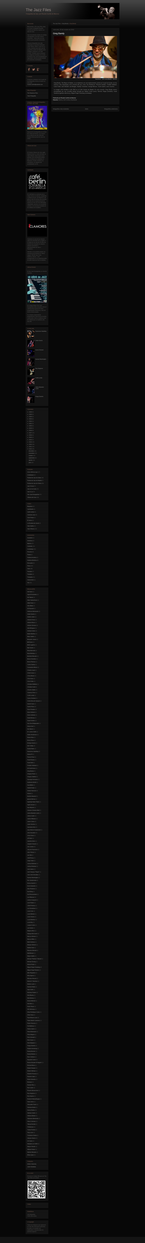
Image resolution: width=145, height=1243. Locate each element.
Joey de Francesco (32, 849)
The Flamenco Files (32, 93)
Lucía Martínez (31, 919)
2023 (30, 419)
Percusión (30, 563)
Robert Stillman (31, 1071)
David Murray (31, 718)
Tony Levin (30, 1132)
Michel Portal (30, 964)
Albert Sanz (30, 603)
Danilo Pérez (30, 706)
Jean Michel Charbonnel (34, 830)
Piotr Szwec (30, 1040)
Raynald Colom (31, 1059)
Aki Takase (30, 597)
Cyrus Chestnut (31, 698)
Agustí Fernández (32, 594)
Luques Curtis (31, 925)
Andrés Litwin (31, 617)
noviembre (32, 453)
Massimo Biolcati (31, 950)
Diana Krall (30, 726)
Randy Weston (31, 1054)
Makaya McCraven (32, 933)
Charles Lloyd (31, 670)
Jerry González (31, 832)
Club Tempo (30, 517)
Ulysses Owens (31, 1138)
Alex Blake (30, 605)
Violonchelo (30, 580)
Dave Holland (31, 712)
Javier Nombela (31, 1166)
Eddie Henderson (32, 734)
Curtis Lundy (38, 378)
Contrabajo (30, 549)
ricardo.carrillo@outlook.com (35, 84)
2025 (30, 414)
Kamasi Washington (40, 359)
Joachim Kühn (31, 841)
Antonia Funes (31, 619)
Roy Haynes (30, 1096)
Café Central (66, 100)
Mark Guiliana (31, 942)
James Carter (31, 816)
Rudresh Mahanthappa (33, 1099)
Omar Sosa (30, 1015)
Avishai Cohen (31, 631)
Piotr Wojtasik (31, 1043)
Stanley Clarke (31, 1113)
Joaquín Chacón (31, 844)
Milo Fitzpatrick (31, 973)
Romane (29, 1082)
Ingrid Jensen (31, 804)
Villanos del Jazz (31, 497)
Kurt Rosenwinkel (32, 894)
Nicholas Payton (31, 992)
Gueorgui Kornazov (32, 779)
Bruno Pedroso (31, 662)
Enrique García (31, 743)
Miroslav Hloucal (31, 978)
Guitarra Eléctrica (32, 560)
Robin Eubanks (31, 1079)
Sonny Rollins (31, 1110)
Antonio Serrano (31, 625)
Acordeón (30, 538)
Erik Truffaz (30, 746)
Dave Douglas (31, 709)
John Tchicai (30, 852)
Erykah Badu (30, 748)
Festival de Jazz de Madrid (34, 480)
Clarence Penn (31, 692)
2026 (30, 412)
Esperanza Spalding (40, 331)
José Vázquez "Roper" (33, 872)
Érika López (30, 1155)
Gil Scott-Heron (31, 768)
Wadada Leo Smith (32, 1143)
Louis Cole (30, 911)
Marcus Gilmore (31, 936)
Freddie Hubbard (31, 765)
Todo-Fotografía (31, 96)
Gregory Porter (31, 774)
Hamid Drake (30, 788)
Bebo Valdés (30, 636)
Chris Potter (30, 681)
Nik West (29, 1003)
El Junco (29, 520)
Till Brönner (30, 1127)
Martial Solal (30, 947)
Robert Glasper (31, 1068)
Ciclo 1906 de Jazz (32, 472)
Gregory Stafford (31, 776)
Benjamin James (31, 639)
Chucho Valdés (31, 690)
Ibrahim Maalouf (31, 796)
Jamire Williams (31, 818)
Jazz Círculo (30, 486)
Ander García (39, 340)
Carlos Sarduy (31, 664)
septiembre (32, 458)
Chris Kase (30, 678)
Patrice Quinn (31, 1029)
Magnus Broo (31, 930)
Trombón (29, 574)
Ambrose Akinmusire (32, 611)
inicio (86, 109)
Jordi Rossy (30, 858)
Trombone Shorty (32, 1135)
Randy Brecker (31, 1051)
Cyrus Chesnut (39, 350)
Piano (28, 566)
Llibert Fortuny (31, 905)
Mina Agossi (30, 975)
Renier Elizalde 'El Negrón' (34, 1062)
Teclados (29, 571)
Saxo (28, 568)
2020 (30, 426)
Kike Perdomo (31, 888)
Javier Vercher (31, 824)
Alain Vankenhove (32, 600)
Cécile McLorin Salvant (33, 701)
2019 (30, 428)
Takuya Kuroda (31, 1124)
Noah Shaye (30, 1006)
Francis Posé (30, 757)
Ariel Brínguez (31, 628)
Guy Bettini (30, 785)
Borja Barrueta (31, 650)
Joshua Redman (31, 866)
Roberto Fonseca (32, 1073)
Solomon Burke (31, 1107)
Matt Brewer (30, 953)
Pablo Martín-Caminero (33, 1020)
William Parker (31, 1149)
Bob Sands (30, 647)
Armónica (29, 540)
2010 (30, 449)
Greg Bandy (65, 23)
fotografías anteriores (111, 109)
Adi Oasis (29, 591)
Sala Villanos (30, 529)
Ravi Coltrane (31, 1057)
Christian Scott (31, 687)
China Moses (30, 676)
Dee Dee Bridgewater (33, 723)
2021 (30, 423)
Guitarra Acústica (31, 557)
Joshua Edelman (31, 863)
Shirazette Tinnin (31, 1104)
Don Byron (30, 729)
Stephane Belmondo (32, 1118)
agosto (31, 460)
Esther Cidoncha (31, 1164)
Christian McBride (32, 684)
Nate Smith (30, 989)
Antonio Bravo (31, 622)
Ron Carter (30, 1087)
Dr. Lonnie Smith (31, 731)
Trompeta (29, 577)
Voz (28, 582)
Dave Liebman (31, 715)
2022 (30, 421)
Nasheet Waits (31, 987)
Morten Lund (30, 984)
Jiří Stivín (29, 838)
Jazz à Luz (30, 491)
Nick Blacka (30, 995)
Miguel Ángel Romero (33, 970)
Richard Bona (31, 1065)
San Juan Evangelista (33, 494)
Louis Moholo (31, 914)
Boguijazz (30, 506)
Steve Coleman (31, 1121)
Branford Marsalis (32, 656)
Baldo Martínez (31, 633)
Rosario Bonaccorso (32, 1090)
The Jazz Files (38, 10)
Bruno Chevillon (31, 659)
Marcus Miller (31, 939)
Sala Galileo (30, 526)
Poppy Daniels (39, 396)
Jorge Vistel (30, 860)
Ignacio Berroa (31, 799)
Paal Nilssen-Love (32, 1017)
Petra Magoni (31, 1034)
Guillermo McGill (31, 782)
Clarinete (29, 546)
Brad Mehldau (31, 653)
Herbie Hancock (31, 790)
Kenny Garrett (31, 883)
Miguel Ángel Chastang (33, 967)
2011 (30, 446)
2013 (30, 442)
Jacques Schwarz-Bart (33, 810)
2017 (30, 433)
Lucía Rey (30, 922)
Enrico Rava (30, 740)
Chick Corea (30, 673)
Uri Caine (29, 1141)
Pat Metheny (30, 1026)
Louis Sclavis (30, 916)
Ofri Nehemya (31, 1009)
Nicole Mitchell (31, 1001)
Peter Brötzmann (31, 1031)
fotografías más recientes (61, 109)
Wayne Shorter (31, 1146)
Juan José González (32, 874)
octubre (31, 455)
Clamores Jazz (31, 515)
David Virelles (31, 720)
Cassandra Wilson (32, 667)
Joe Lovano (30, 846)
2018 (30, 430)
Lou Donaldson (31, 908)
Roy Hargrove (39, 368)
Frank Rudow (31, 760)
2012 (30, 444)
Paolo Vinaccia (31, 1023)
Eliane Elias (30, 737)
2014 (30, 439)
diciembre (31, 451)
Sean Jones (30, 1101)
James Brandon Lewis (33, 813)
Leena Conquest (31, 900)
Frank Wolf (30, 762)
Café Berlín (30, 509)
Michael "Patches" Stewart (34, 959)
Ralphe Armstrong (32, 1048)
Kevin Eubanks (31, 886)
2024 (30, 416)
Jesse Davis (30, 835)
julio (30, 462)
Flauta (29, 554)
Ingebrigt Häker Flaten (33, 802)
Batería (60, 100)
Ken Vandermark (31, 880)
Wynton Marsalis (31, 1152)
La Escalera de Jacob (33, 523)
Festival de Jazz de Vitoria (34, 483)
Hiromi (29, 793)
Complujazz (30, 475)
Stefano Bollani (31, 1115)
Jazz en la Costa (31, 489)
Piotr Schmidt (30, 1037)
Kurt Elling (30, 891)
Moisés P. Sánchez (32, 981)
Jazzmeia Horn (31, 827)
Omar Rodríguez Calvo (33, 1012)
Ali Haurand (30, 608)
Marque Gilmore (31, 945)
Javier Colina (30, 821)
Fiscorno (29, 552)
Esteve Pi (29, 754)
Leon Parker (30, 902)
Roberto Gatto (31, 1076)
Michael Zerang (31, 961)
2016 (30, 435)
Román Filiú (30, 1085)
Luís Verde (30, 928)
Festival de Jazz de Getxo (34, 477)
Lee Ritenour (30, 897)
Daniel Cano (30, 704)
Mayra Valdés (31, 956)
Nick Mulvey (30, 998)
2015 (30, 437)
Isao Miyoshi (30, 807)
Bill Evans (30, 642)
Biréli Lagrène (31, 645)
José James (30, 869)
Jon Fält (29, 855)
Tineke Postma (31, 1129)
